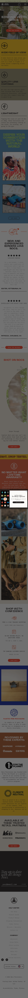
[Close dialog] (26, 491)
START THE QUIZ (18, 502)
